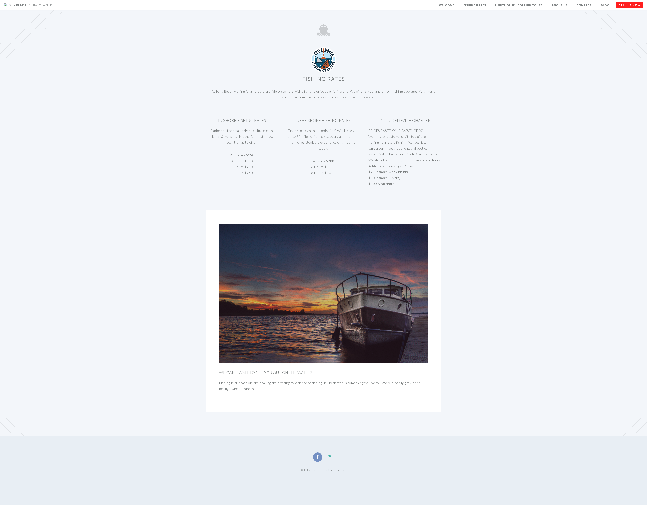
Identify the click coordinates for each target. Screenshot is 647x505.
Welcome (446, 5)
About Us (560, 5)
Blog (605, 5)
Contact (584, 5)
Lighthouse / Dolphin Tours (519, 5)
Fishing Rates (474, 5)
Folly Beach (30, 5)
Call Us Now (629, 5)
